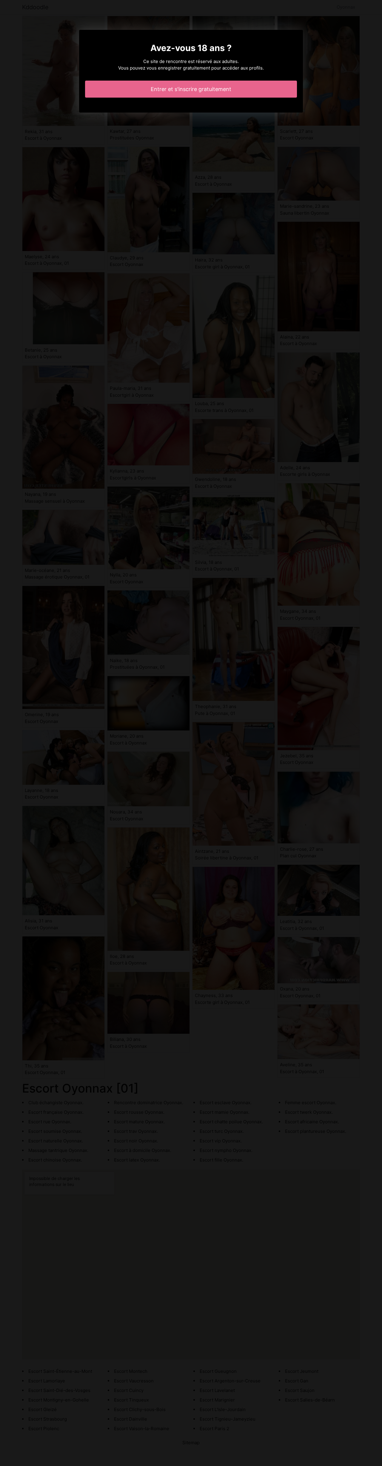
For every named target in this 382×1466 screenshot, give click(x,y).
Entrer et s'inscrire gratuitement (191, 89)
